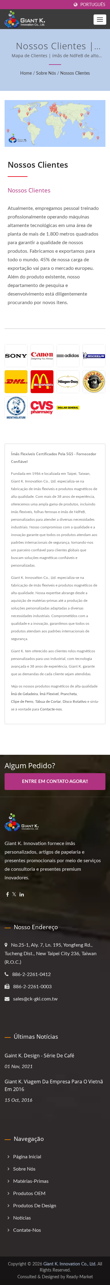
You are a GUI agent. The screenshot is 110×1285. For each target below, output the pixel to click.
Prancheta (69, 694)
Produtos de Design (34, 1205)
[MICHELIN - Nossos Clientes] (93, 355)
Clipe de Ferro (22, 701)
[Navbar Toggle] (100, 19)
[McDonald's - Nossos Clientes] (42, 381)
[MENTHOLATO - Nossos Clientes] (16, 407)
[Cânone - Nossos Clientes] (42, 355)
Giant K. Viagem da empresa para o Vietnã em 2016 (54, 1085)
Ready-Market (79, 1277)
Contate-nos (27, 1230)
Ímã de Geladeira (24, 694)
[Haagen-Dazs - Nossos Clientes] (68, 381)
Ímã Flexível (49, 694)
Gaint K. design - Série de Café (39, 1055)
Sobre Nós (46, 73)
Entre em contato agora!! (55, 781)
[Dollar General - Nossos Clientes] (68, 407)
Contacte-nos (51, 709)
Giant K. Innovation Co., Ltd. (69, 1264)
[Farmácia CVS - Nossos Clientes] (42, 407)
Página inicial (27, 1156)
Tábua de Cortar (48, 701)
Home (26, 73)
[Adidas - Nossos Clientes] (68, 355)
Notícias (22, 1218)
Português (92, 4)
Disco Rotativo (74, 701)
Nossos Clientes (75, 73)
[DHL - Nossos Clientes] (16, 381)
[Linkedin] (22, 894)
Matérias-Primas (31, 1181)
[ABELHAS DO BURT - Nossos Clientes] (93, 381)
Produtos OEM (29, 1193)
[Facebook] (7, 894)
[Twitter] (14, 894)
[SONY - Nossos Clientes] (16, 355)
